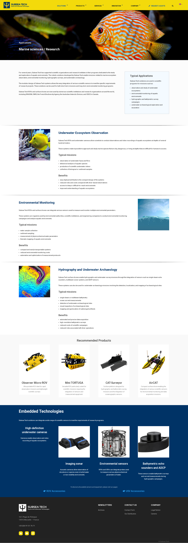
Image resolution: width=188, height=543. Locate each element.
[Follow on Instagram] (33, 533)
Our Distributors (130, 514)
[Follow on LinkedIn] (21, 533)
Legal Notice (155, 510)
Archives (101, 510)
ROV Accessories (55, 491)
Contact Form (130, 510)
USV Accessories (135, 491)
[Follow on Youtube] (27, 533)
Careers (154, 514)
